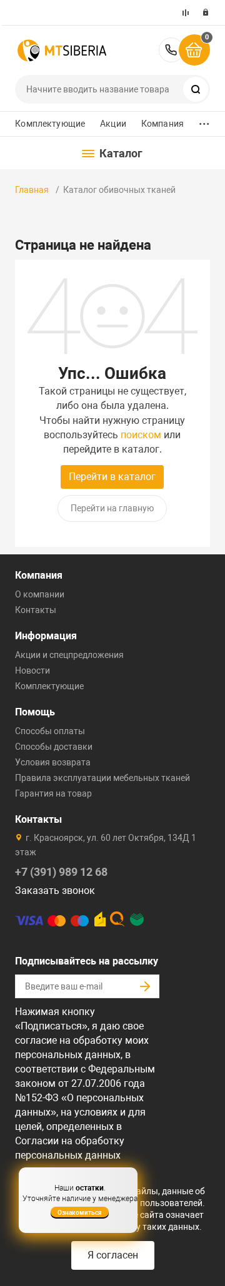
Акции (113, 124)
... (204, 121)
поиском (141, 435)
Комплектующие (50, 124)
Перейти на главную (112, 508)
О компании (39, 594)
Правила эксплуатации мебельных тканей (102, 778)
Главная (32, 190)
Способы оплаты (50, 731)
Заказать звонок (55, 890)
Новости (32, 670)
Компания (162, 124)
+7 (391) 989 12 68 (171, 49)
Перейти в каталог (112, 477)
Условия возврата (53, 762)
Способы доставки (53, 747)
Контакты (35, 610)
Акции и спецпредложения (69, 655)
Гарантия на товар (53, 793)
